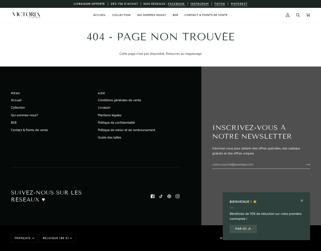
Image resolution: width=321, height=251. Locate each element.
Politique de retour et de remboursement (126, 130)
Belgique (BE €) (56, 238)
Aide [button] (101, 93)
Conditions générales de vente (119, 100)
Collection (18, 107)
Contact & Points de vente (29, 130)
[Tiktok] (161, 196)
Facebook (177, 3)
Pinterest (239, 3)
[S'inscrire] (304, 164)
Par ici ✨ (243, 228)
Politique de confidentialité (116, 123)
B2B (14, 123)
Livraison (104, 107)
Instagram (199, 3)
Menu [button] (15, 93)
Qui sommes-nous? (24, 115)
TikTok (219, 3)
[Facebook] (153, 196)
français (23, 238)
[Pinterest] (169, 196)
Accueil (16, 100)
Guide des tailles (109, 137)
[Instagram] (177, 196)
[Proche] (303, 198)
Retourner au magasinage (184, 54)
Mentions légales (109, 115)
